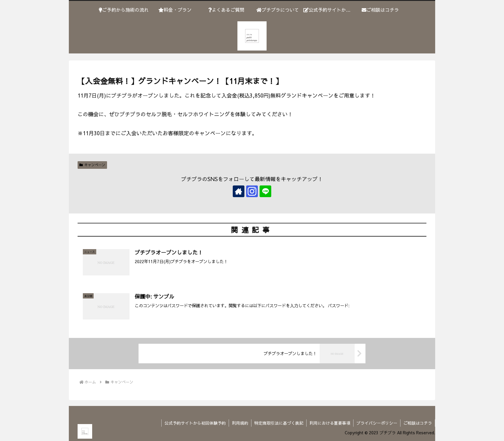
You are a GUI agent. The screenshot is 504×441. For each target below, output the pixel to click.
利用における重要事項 (329, 423)
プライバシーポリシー (376, 423)
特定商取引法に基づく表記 (278, 423)
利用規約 (240, 423)
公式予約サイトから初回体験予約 (195, 423)
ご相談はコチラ (417, 423)
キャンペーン (94, 164)
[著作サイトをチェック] (238, 191)
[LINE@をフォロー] (265, 191)
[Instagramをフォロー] (252, 191)
